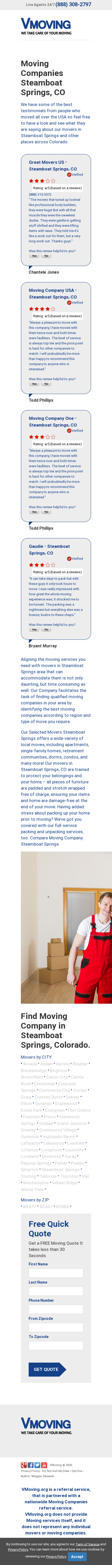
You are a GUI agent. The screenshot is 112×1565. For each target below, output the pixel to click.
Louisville (74, 1149)
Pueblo (77, 1162)
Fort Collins (79, 1110)
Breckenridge (34, 1070)
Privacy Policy (30, 1471)
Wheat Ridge (64, 1182)
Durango (43, 1103)
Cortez (80, 1090)
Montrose (51, 1156)
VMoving (56, 1465)
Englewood (66, 1103)
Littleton (29, 1149)
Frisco (50, 1116)
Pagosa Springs (36, 1162)
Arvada (30, 1063)
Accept (77, 1557)
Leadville (75, 1143)
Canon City (56, 1077)
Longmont (51, 1149)
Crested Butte (49, 1096)
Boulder (80, 1063)
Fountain (31, 1116)
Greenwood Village (57, 1129)
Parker (61, 1162)
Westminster (36, 1182)
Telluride (48, 1176)
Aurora (62, 1063)
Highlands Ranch (59, 1136)
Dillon (26, 1103)
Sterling (28, 1176)
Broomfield (32, 1077)
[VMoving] (57, 27)
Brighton (58, 1070)
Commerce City (54, 1090)
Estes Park (31, 1110)
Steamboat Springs (61, 1169)
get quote (46, 1369)
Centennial (44, 1083)
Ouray (70, 1156)
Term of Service (87, 1544)
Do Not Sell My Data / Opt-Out (62, 1471)
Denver (72, 1096)
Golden (46, 1123)
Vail (85, 1176)
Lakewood (53, 1143)
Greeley (28, 1129)
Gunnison (30, 1136)
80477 (29, 1206)
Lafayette (30, 1143)
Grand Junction (72, 1123)
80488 (62, 1206)
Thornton (69, 1176)
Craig (26, 1096)
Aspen (46, 1063)
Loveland (30, 1156)
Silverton (29, 1169)
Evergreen (55, 1110)
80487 (46, 1206)
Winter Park (32, 1189)
